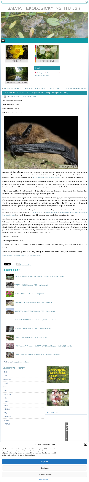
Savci (14, 362)
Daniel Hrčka (31, 96)
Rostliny (39, 73)
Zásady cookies (43, 479)
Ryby (5, 413)
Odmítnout (45, 468)
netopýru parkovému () (46, 177)
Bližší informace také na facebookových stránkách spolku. (22, 256)
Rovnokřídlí (7, 394)
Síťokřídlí (6, 424)
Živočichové (51, 73)
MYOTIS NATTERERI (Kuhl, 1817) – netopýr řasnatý (68, 88)
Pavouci (6, 402)
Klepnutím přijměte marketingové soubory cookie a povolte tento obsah (67, 435)
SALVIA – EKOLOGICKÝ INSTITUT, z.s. (44, 8)
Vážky (5, 387)
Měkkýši (6, 420)
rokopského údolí (51, 212)
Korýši (5, 405)
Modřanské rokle (81, 212)
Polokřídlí (6, 409)
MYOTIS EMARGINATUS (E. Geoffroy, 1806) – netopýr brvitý (24, 88)
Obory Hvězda (37, 212)
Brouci (5, 383)
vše (18, 362)
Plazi (5, 390)
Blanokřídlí (7, 416)
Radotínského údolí (67, 212)
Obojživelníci (7, 379)
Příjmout (44, 462)
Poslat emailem (25, 265)
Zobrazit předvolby (45, 474)
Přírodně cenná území (42, 75)
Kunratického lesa (8, 215)
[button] (85, 444)
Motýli (5, 372)
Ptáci (5, 398)
